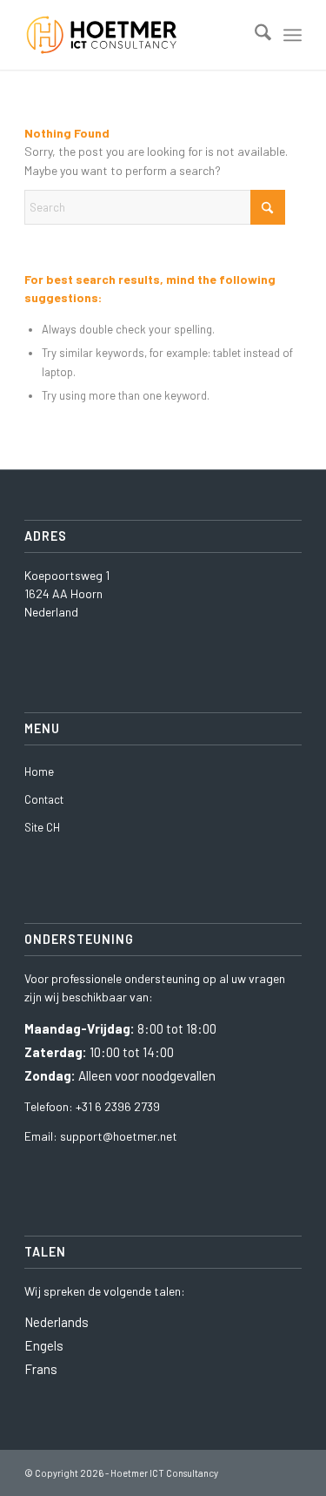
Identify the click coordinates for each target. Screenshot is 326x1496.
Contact (43, 799)
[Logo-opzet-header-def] (135, 35)
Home (39, 771)
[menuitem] (254, 35)
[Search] (254, 35)
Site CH (42, 827)
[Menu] (292, 35)
